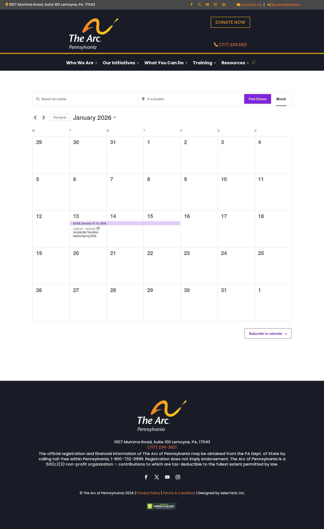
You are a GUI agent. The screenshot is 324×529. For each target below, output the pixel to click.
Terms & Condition (179, 493)
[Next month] (43, 117)
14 (113, 216)
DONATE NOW (230, 22)
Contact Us (251, 4)
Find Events (258, 99)
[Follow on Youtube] (207, 4)
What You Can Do (164, 63)
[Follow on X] (199, 4)
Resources (233, 63)
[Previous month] (35, 117)
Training (202, 63)
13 (76, 216)
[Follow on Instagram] (215, 4)
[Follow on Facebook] (191, 4)
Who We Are (79, 63)
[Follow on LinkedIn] (223, 4)
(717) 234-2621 (162, 447)
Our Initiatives (119, 63)
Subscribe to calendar (265, 333)
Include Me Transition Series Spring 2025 (86, 234)
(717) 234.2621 (233, 44)
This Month (59, 117)
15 (150, 216)
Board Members (285, 4)
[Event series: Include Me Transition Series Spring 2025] (97, 228)
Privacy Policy (148, 493)
